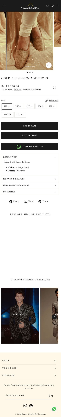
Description (10, 157)
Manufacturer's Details (16, 185)
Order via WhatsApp (32, 146)
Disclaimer (9, 191)
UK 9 (52, 106)
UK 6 (18, 106)
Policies (8, 375)
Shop (5, 360)
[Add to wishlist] (54, 88)
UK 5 (7, 106)
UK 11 (20, 115)
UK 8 (40, 106)
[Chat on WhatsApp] (53, 409)
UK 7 (29, 106)
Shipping (17, 89)
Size (29, 100)
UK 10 (7, 115)
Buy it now (29, 135)
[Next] (54, 316)
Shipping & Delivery (14, 179)
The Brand (9, 368)
